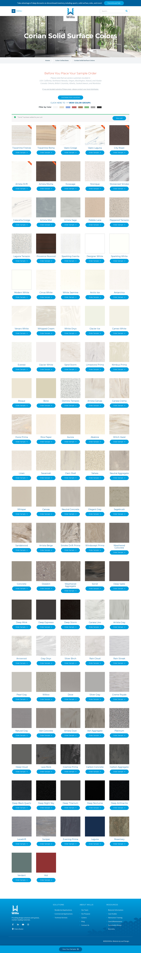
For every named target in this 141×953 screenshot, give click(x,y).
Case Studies (112, 914)
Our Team (84, 910)
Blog (83, 921)
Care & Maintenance (115, 921)
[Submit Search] (126, 11)
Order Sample (21, 152)
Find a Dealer (18, 929)
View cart (119, 118)
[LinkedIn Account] (18, 924)
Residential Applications (63, 910)
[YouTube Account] (23, 924)
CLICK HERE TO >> (71, 103)
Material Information (115, 910)
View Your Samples (69, 949)
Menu (19, 11)
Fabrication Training (115, 918)
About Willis (86, 905)
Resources (112, 905)
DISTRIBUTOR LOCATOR (70, 97)
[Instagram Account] (28, 924)
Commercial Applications (64, 914)
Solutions (58, 905)
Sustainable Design (115, 925)
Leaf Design (125, 941)
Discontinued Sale (113, 3)
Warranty (111, 929)
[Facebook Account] (13, 924)
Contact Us (85, 925)
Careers (84, 918)
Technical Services (61, 918)
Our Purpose (85, 914)
